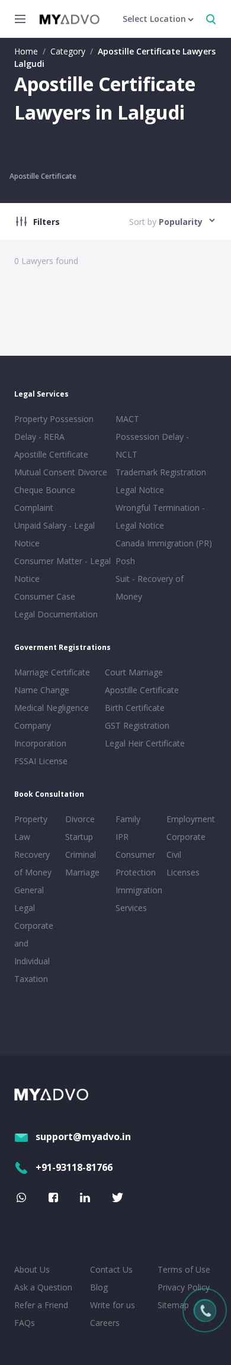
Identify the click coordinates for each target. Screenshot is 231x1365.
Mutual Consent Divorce (60, 472)
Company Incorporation (40, 734)
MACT (127, 418)
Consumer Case (44, 596)
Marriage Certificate (52, 672)
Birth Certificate (135, 707)
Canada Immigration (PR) (164, 543)
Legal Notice (140, 489)
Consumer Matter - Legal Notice (62, 569)
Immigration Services (139, 898)
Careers (105, 1322)
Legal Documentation (56, 614)
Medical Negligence (51, 707)
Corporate (186, 836)
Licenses (183, 872)
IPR (122, 836)
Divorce (80, 819)
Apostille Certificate (42, 176)
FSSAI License (41, 761)
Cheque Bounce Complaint (44, 498)
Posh (125, 560)
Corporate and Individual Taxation (33, 952)
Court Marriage (134, 672)
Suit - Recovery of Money (150, 587)
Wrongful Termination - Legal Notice (160, 516)
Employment (189, 819)
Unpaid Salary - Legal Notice (54, 534)
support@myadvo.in (83, 1136)
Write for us (112, 1305)
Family (128, 819)
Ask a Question (43, 1287)
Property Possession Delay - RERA (54, 427)
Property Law (30, 827)
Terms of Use (184, 1269)
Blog (99, 1287)
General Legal (29, 898)
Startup (79, 836)
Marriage (82, 872)
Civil (173, 854)
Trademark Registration (161, 472)
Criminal (80, 854)
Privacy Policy (184, 1287)
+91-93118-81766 (74, 1167)
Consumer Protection (136, 863)
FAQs (24, 1322)
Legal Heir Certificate (145, 743)
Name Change (41, 690)
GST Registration (137, 725)
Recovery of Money (33, 863)
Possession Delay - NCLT (152, 445)
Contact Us (111, 1269)
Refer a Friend (41, 1305)
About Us (32, 1269)
